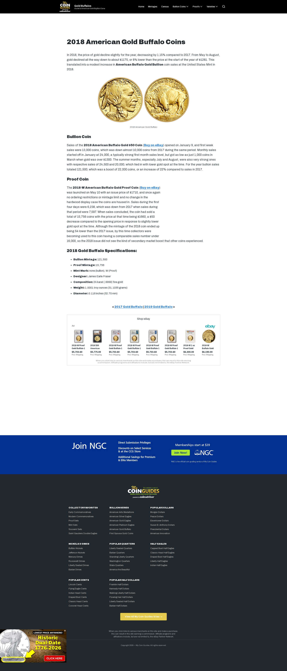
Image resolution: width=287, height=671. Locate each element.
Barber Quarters (117, 553)
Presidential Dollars (159, 529)
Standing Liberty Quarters (121, 557)
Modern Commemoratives (81, 516)
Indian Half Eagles (158, 565)
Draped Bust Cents (78, 597)
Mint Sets (73, 525)
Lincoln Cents (75, 584)
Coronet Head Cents (79, 606)
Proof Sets (74, 521)
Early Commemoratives (80, 512)
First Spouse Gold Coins (121, 533)
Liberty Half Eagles (159, 561)
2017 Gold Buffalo (128, 306)
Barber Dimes (75, 569)
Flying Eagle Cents (78, 589)
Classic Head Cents (78, 601)
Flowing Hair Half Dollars (121, 597)
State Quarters (116, 565)
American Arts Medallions (121, 512)
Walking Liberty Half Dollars (122, 593)
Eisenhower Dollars (159, 521)
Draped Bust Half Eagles (162, 557)
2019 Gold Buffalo (158, 306)
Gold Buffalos (82, 6)
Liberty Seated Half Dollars (122, 601)
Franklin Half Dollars (119, 584)
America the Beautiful (119, 569)
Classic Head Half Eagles (162, 553)
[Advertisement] (143, 27)
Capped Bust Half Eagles (162, 548)
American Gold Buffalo (120, 529)
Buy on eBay (153, 145)
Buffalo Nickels (76, 548)
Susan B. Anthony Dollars (162, 525)
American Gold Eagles (120, 521)
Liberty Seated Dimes (79, 565)
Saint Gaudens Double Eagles (83, 533)
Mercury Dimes (76, 557)
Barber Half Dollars (118, 606)
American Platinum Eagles (122, 525)
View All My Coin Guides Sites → (143, 616)
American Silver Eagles (120, 516)
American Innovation (160, 533)
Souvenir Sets (75, 529)
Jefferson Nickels (77, 553)
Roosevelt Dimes (77, 561)
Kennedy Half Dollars (119, 589)
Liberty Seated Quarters (120, 548)
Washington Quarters (119, 561)
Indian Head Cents (77, 593)
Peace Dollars (157, 516)
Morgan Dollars (157, 512)
